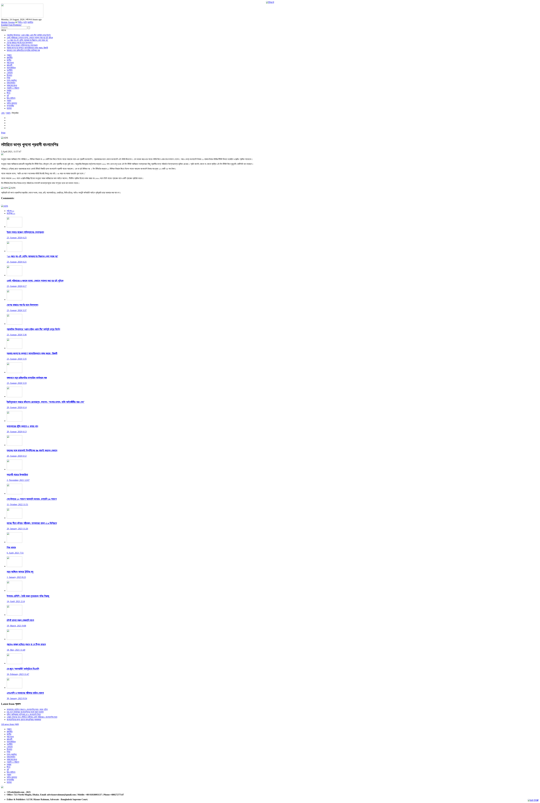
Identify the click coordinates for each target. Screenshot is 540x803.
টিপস (8, 93)
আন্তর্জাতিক (11, 68)
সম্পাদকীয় (10, 106)
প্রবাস (9, 100)
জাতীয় (9, 60)
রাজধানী (9, 65)
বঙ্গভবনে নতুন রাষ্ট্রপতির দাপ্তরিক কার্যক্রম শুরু (23, 50)
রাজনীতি (10, 57)
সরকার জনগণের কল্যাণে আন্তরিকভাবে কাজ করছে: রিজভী (27, 48)
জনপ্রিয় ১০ (11, 213)
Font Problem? (15, 25)
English (4, 25)
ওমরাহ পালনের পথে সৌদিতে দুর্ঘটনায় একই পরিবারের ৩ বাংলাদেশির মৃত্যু (32, 717)
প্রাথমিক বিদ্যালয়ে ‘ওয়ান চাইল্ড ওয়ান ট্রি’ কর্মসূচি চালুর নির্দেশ (29, 35)
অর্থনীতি (10, 70)
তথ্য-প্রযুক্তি (12, 80)
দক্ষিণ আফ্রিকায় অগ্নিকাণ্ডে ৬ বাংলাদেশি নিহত (24, 714)
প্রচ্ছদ (9, 55)
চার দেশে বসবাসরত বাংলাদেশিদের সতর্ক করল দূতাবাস (25, 712)
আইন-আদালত (12, 103)
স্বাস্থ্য (9, 90)
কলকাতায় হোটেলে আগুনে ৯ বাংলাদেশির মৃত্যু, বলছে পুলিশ (27, 709)
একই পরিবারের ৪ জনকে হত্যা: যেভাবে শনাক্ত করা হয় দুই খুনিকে (30, 37)
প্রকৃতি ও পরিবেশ (13, 88)
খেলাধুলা (10, 73)
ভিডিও (20, 22)
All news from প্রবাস (10, 724)
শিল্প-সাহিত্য (11, 98)
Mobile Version (8, 22)
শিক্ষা (8, 78)
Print (3, 133)
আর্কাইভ (30, 22)
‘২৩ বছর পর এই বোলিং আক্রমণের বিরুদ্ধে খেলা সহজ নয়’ (27, 40)
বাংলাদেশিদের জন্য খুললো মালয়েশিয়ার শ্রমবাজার (24, 719)
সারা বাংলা (10, 62)
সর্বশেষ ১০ (10, 211)
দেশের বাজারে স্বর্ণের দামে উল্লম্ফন (19, 42)
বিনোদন (9, 75)
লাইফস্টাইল (11, 83)
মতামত (9, 108)
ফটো (25, 22)
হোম (3, 113)
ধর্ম (8, 95)
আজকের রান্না (12, 85)
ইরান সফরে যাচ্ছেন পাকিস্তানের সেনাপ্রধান (22, 45)
